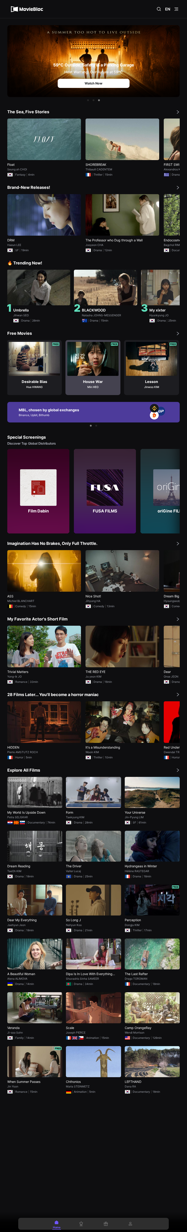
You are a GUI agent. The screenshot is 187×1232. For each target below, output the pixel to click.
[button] (88, 100)
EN (167, 9)
